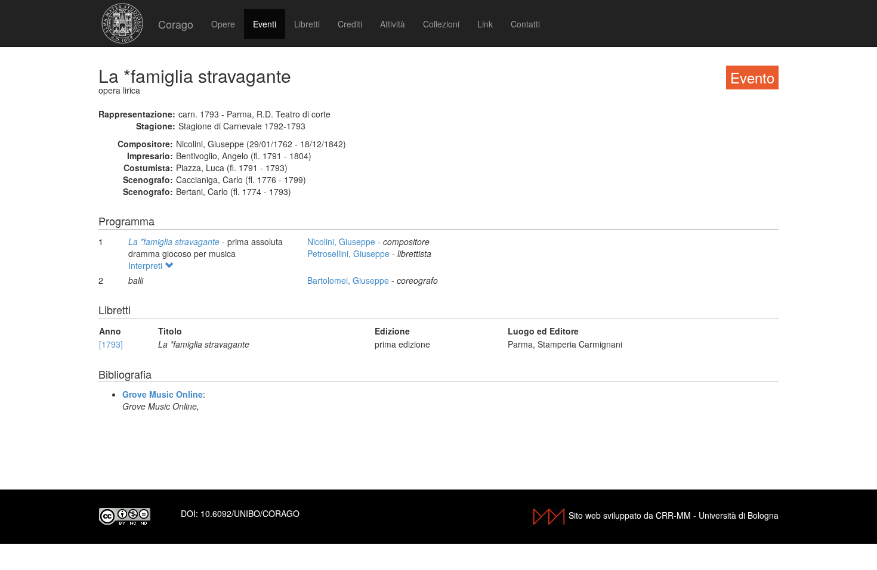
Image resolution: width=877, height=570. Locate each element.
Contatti (525, 24)
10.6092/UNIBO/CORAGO (249, 513)
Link (485, 24)
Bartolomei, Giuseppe (349, 280)
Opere (223, 24)
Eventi (264, 24)
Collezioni (441, 24)
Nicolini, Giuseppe (342, 241)
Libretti (307, 24)
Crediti (350, 24)
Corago (175, 24)
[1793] (111, 344)
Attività (392, 24)
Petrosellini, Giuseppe (349, 253)
